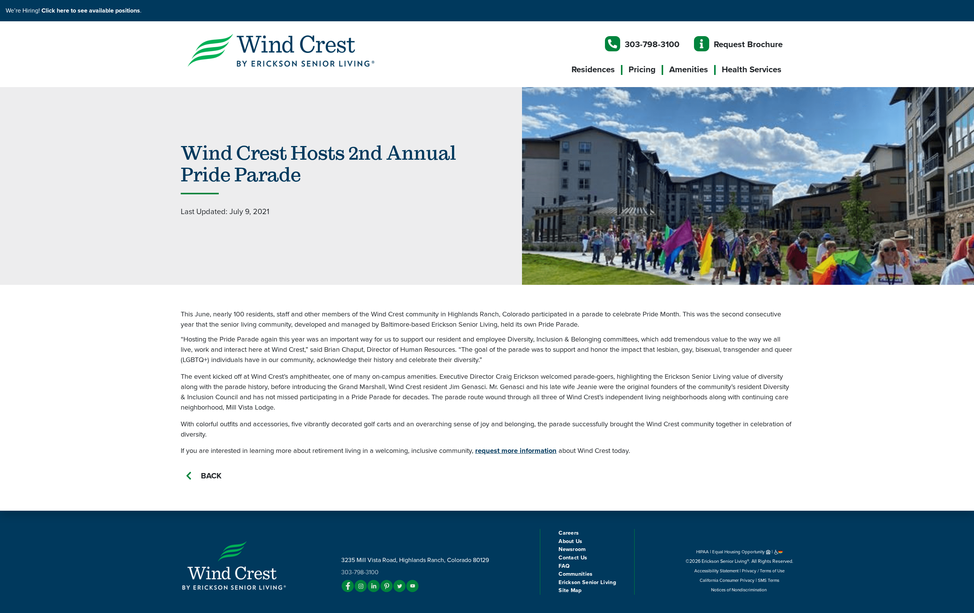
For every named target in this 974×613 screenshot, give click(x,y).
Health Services (751, 69)
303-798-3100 (652, 44)
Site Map (570, 590)
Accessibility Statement (716, 570)
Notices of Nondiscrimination (739, 589)
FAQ (564, 566)
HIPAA (702, 551)
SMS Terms (768, 580)
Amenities (688, 69)
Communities (575, 574)
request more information (516, 450)
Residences (593, 69)
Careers (569, 533)
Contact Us (573, 557)
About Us (570, 541)
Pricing (642, 69)
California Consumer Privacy (727, 580)
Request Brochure (748, 44)
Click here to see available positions (90, 10)
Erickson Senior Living (587, 582)
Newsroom (572, 549)
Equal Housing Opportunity (739, 551)
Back (211, 476)
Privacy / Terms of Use (763, 570)
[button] (296, 50)
